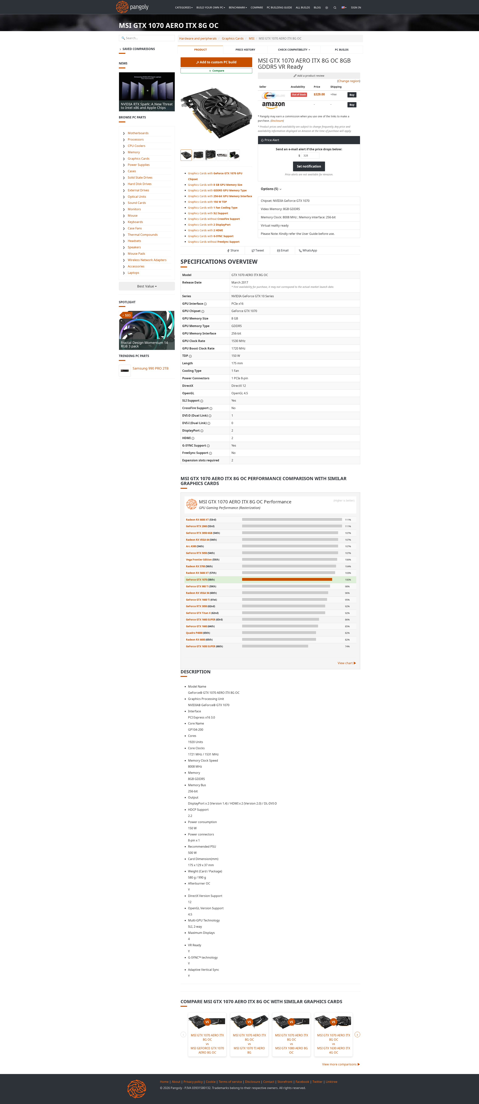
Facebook (302, 1082)
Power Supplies (139, 165)
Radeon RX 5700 (195, 566)
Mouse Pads (136, 253)
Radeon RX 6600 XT (197, 519)
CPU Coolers (136, 146)
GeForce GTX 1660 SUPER (200, 619)
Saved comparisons (138, 49)
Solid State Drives (140, 177)
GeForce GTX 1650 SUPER (200, 646)
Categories (183, 7)
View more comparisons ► (341, 1064)
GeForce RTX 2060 (196, 526)
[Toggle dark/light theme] (327, 7)
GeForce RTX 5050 (196, 553)
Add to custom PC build (218, 62)
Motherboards (138, 133)
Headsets (134, 241)
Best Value (146, 286)
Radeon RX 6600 (195, 639)
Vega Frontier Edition (199, 559)
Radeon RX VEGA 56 (197, 593)
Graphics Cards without (214, 219)
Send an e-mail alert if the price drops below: (309, 149)
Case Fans (135, 228)
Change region (348, 81)
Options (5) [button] (270, 189)
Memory (134, 152)
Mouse (133, 215)
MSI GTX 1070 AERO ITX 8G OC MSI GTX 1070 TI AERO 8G (249, 1043)
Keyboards (135, 222)
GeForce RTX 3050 (196, 606)
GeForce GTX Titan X (198, 613)
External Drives (138, 190)
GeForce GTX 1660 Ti (198, 599)
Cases (132, 171)
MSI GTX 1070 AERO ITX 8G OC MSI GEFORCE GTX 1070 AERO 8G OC (207, 1043)
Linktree (331, 1082)
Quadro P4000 (194, 633)
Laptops (133, 273)
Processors (136, 139)
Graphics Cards (139, 158)
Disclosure (277, 120)
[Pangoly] (132, 4)
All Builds (303, 7)
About (176, 1082)
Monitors (134, 209)
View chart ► (347, 663)
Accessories (136, 266)
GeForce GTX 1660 (196, 626)
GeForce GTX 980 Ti (197, 586)
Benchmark (237, 7)
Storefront (284, 1082)
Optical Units (137, 197)
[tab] (309, 189)
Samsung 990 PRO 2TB (151, 368)
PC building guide (279, 7)
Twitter (317, 1082)
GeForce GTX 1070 (196, 579)
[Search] (335, 7)
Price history (245, 49)
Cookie (211, 1082)
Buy (352, 95)
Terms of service (230, 1082)
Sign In (356, 7)
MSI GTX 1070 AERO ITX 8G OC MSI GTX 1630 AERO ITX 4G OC (333, 1043)
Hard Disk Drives (140, 184)
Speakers (134, 247)
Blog (317, 7)
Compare (257, 7)
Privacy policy (193, 1082)
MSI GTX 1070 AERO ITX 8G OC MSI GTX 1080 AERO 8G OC (291, 1043)
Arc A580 (191, 546)
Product (200, 49)
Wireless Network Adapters (147, 260)
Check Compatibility (293, 49)
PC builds (342, 49)
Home (164, 1082)
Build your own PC (209, 7)
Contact (268, 1082)
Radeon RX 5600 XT (197, 573)
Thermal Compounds (143, 235)
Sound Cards (137, 203)
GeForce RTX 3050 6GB (199, 533)
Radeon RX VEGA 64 (197, 539)
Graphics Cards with (215, 184)
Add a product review (310, 75)
